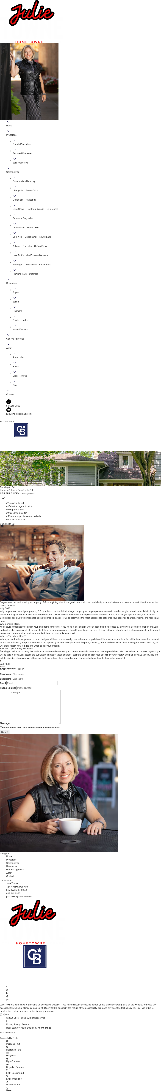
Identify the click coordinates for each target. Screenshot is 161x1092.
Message (5, 723)
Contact (10, 876)
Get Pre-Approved (15, 869)
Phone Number (8, 687)
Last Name (5, 678)
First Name (5, 674)
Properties (11, 859)
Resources (11, 866)
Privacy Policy (13, 1024)
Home (9, 856)
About (9, 872)
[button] (80, 1035)
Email (3, 683)
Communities (12, 862)
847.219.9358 (13, 893)
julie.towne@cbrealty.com (19, 413)
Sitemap (26, 1024)
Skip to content (7, 1032)
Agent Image (44, 1027)
